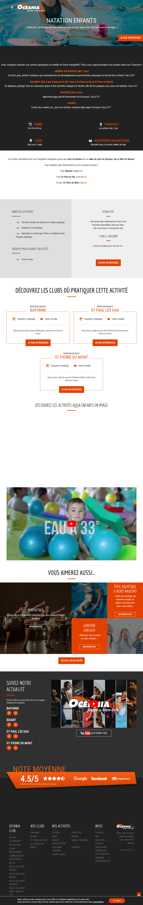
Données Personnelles (102, 859)
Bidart (34, 836)
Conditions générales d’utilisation (102, 850)
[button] (5, 618)
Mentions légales (100, 842)
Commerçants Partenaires (16, 857)
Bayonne (35, 832)
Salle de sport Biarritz (17, 883)
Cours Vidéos (59, 854)
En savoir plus (35, 626)
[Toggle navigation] (12, 7)
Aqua (54, 836)
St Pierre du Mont (37, 846)
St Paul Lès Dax (39, 840)
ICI (81, 171)
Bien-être (76, 832)
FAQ (97, 836)
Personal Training (57, 849)
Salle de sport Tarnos (17, 868)
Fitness (56, 832)
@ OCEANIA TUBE (99, 733)
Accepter (117, 900)
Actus (12, 863)
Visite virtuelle (51, 319)
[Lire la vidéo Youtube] (71, 523)
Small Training (80, 840)
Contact (99, 832)
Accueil (13, 837)
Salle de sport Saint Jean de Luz (17, 891)
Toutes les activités (71, 660)
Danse (75, 836)
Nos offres (15, 845)
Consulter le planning (26, 319)
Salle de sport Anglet (17, 875)
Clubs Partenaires (15, 850)
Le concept (15, 841)
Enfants (76, 847)
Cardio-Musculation (58, 842)
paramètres (98, 902)
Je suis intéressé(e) (130, 37)
